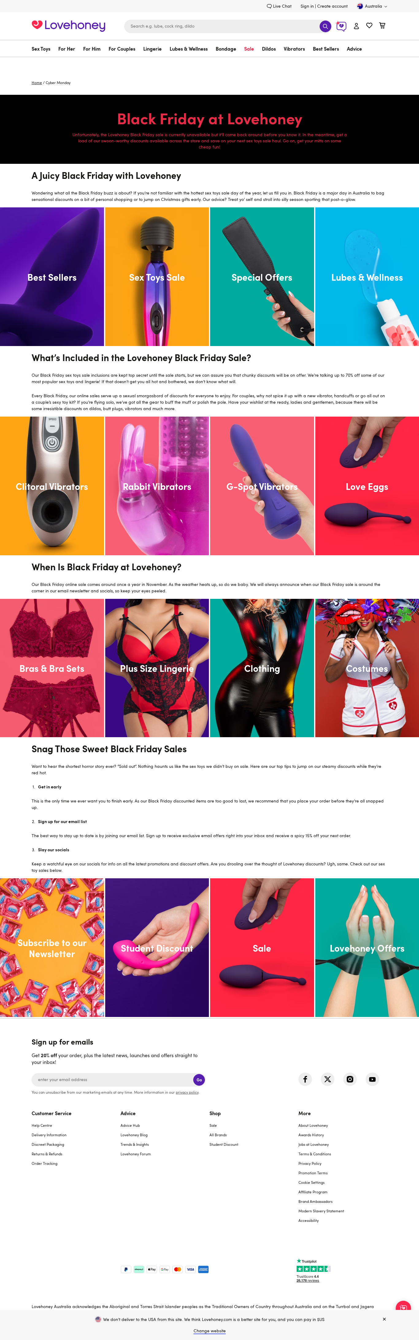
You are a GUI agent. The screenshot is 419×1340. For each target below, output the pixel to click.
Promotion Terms (313, 1172)
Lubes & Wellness (189, 48)
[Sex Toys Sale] (157, 276)
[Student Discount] (157, 947)
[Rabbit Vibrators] (157, 486)
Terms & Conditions (314, 1153)
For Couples (122, 48)
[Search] (325, 26)
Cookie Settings (311, 1182)
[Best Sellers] (52, 276)
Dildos (269, 48)
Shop (215, 1113)
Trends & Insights (135, 1144)
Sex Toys (41, 48)
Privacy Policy (309, 1163)
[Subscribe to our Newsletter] (52, 947)
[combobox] (228, 26)
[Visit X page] (327, 1079)
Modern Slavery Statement (321, 1210)
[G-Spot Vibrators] (262, 486)
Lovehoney (209, 63)
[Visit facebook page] (305, 1079)
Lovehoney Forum (136, 1153)
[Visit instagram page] (350, 1079)
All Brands (218, 1134)
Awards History (311, 1134)
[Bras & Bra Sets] (52, 668)
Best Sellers (326, 48)
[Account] (356, 26)
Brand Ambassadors (315, 1201)
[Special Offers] (262, 276)
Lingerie (152, 48)
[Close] (384, 1319)
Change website (210, 1331)
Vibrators (294, 48)
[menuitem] (43, 48)
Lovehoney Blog (134, 1134)
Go (199, 1080)
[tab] (76, 1170)
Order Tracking (44, 1163)
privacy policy (187, 1092)
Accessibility (308, 1220)
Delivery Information (49, 1134)
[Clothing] (262, 668)
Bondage (226, 48)
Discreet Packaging (48, 1144)
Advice (354, 48)
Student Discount (224, 1144)
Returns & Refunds (47, 1153)
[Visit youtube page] (372, 1079)
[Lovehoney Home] (68, 25)
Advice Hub (130, 1125)
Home (37, 82)
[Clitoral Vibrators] (52, 486)
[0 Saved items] (369, 26)
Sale (249, 48)
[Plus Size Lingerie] (157, 668)
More (304, 1113)
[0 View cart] (382, 26)
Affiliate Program (313, 1191)
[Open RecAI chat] (403, 1308)
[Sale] (262, 947)
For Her (66, 48)
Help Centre (42, 1125)
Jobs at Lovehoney (313, 1144)
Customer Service (51, 1113)
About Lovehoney (313, 1125)
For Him (92, 48)
